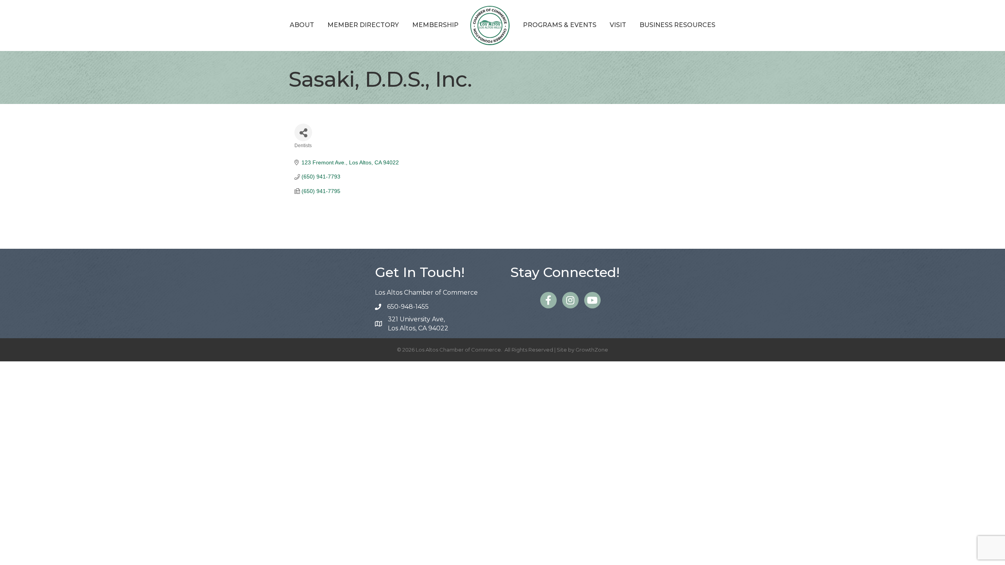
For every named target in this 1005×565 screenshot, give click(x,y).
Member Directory (363, 25)
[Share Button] (303, 132)
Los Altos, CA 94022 (418, 323)
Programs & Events (559, 25)
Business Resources (677, 25)
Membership (435, 25)
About (302, 25)
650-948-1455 (408, 306)
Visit (618, 25)
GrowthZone (592, 349)
